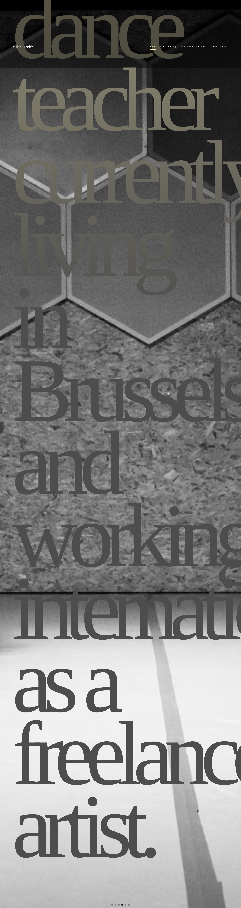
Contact (224, 46)
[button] (5, 454)
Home (153, 46)
